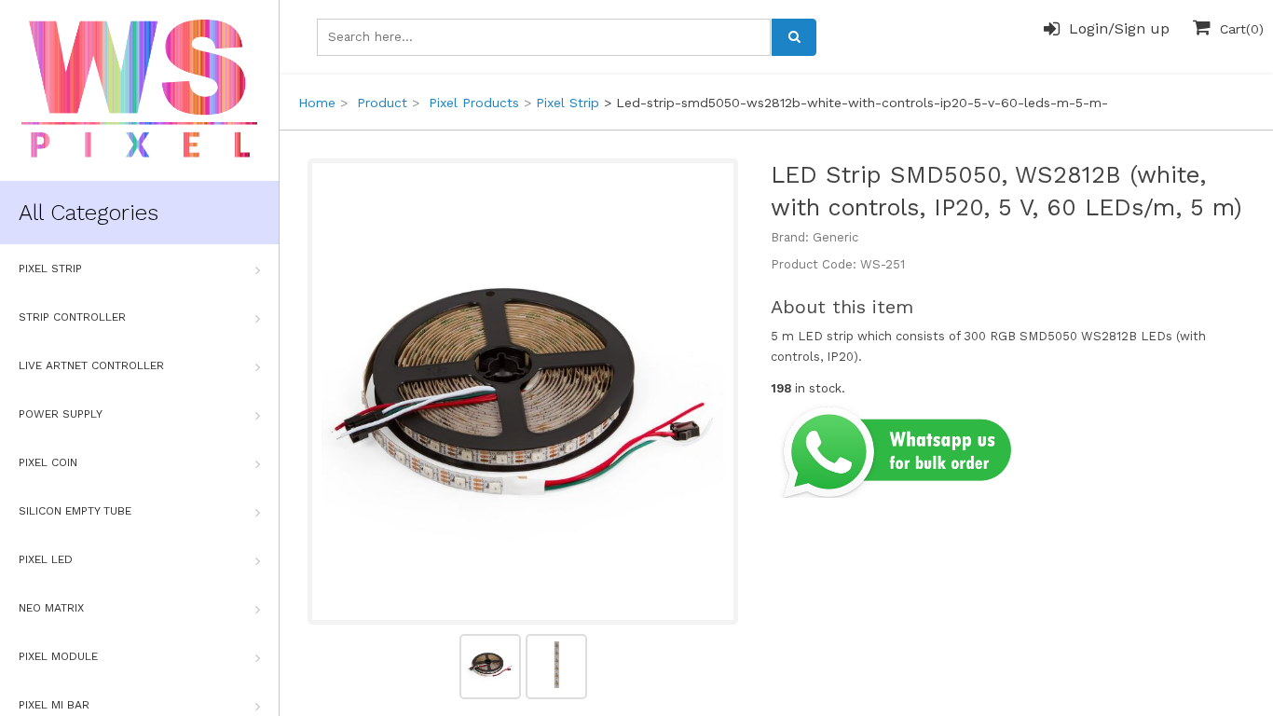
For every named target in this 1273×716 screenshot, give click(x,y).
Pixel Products (474, 102)
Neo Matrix (51, 607)
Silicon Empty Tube (75, 510)
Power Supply (61, 413)
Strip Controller (72, 317)
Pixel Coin (48, 462)
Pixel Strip (50, 268)
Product (382, 102)
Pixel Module (58, 656)
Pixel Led (46, 559)
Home (316, 102)
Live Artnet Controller (91, 365)
